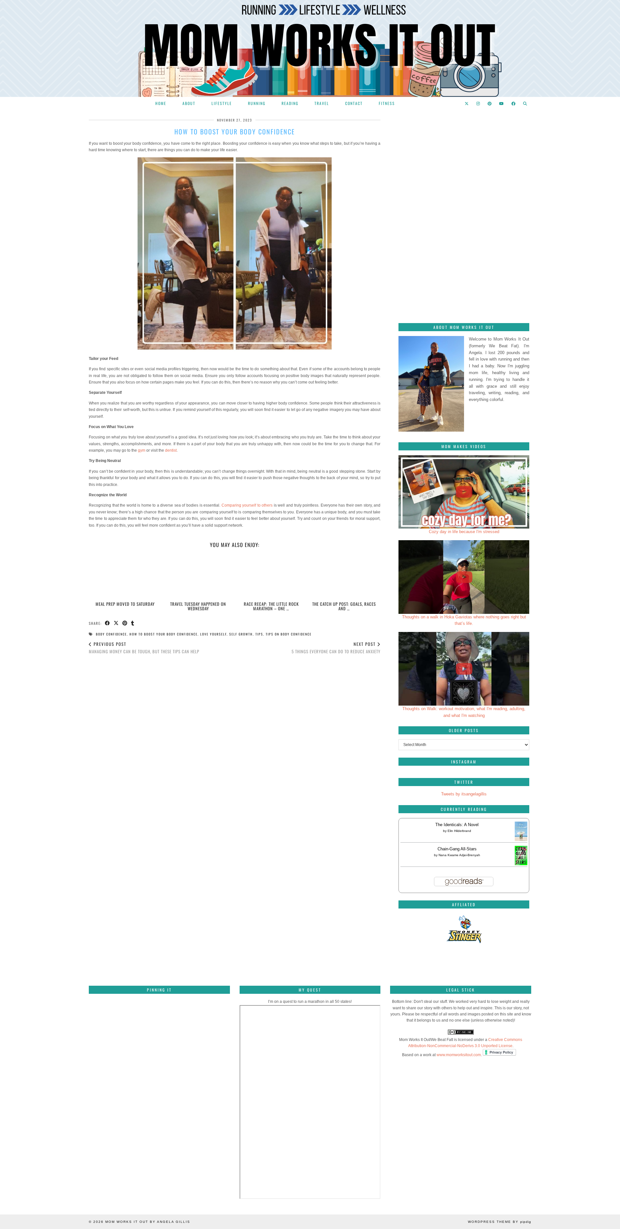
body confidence (111, 634)
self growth (241, 634)
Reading (290, 103)
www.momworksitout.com (459, 1055)
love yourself (213, 634)
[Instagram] (478, 103)
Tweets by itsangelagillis (464, 794)
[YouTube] (502, 103)
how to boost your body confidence (163, 634)
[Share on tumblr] (132, 623)
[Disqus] (234, 750)
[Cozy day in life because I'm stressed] (463, 492)
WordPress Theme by (499, 1222)
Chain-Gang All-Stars (457, 848)
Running (256, 103)
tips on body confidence (289, 634)
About (188, 103)
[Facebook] (513, 103)
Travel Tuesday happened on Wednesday (198, 606)
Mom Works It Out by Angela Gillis (147, 1222)
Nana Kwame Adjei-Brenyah (459, 855)
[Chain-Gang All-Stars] (521, 863)
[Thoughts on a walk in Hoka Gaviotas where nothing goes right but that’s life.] (463, 577)
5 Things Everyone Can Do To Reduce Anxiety (336, 648)
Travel (322, 103)
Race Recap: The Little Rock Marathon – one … (271, 606)
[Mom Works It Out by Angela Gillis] (310, 48)
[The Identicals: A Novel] (521, 840)
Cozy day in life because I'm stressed (464, 531)
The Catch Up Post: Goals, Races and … (344, 606)
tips (259, 634)
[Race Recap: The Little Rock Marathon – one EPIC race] (271, 576)
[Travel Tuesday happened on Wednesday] (198, 576)
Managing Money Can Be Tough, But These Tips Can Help (144, 648)
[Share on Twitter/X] (116, 623)
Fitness (387, 103)
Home (160, 103)
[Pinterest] (489, 103)
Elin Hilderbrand (459, 831)
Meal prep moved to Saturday (125, 604)
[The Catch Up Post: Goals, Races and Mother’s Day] (344, 576)
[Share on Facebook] (107, 623)
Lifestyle (222, 103)
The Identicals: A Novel (457, 824)
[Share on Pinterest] (125, 623)
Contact (354, 103)
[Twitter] (466, 103)
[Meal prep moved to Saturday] (125, 576)
